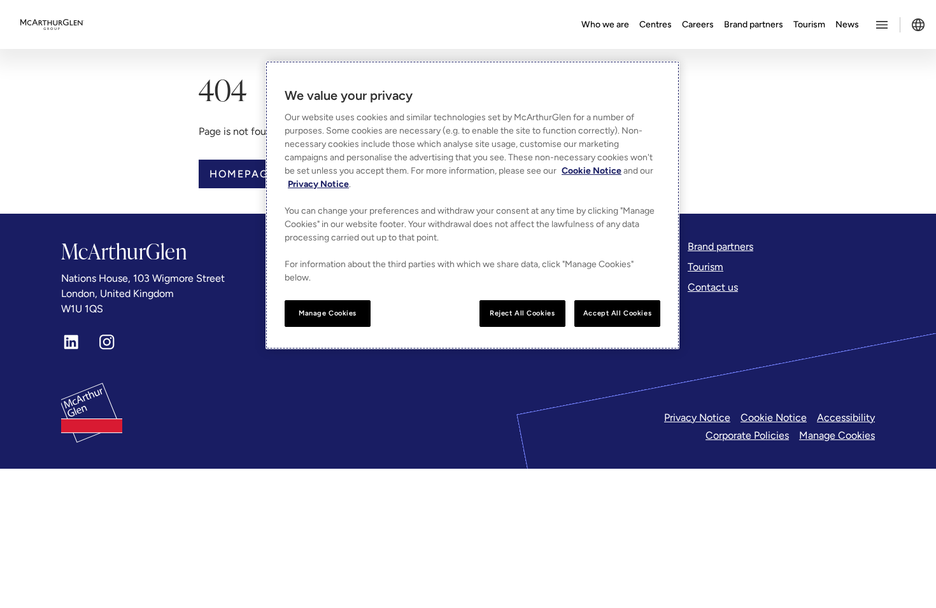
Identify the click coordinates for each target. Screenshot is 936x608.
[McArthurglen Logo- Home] (52, 25)
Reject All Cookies (522, 312)
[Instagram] (107, 342)
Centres (655, 24)
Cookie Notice (774, 417)
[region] (472, 205)
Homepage (242, 174)
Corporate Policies (747, 435)
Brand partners (753, 24)
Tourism (809, 24)
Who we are (605, 24)
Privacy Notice (697, 417)
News (847, 24)
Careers (698, 24)
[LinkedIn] (71, 342)
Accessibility (846, 417)
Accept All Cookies (617, 312)
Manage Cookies (837, 435)
